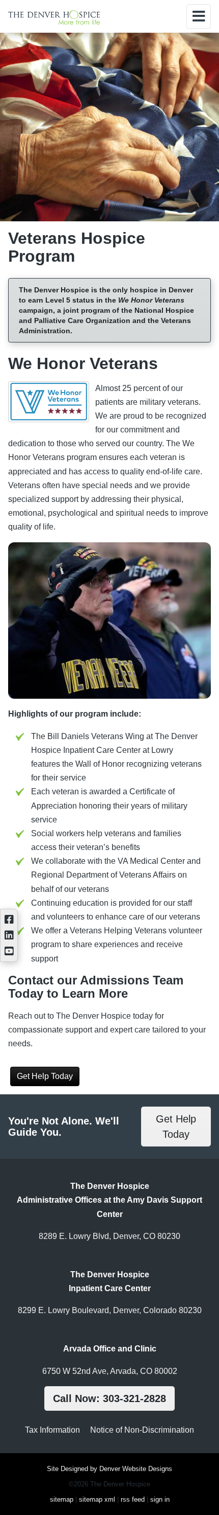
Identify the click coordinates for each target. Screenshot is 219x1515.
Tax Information (52, 1430)
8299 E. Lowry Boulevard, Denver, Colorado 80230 (110, 1310)
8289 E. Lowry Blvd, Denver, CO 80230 (109, 1236)
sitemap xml (97, 1499)
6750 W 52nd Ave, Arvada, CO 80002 (109, 1371)
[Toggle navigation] (198, 16)
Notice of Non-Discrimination (142, 1430)
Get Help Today (45, 1076)
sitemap (61, 1499)
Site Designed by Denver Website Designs (109, 1469)
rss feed (133, 1499)
